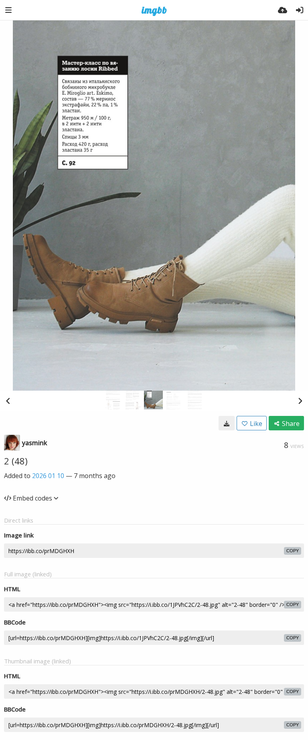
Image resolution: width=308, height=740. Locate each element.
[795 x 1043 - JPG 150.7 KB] (227, 423)
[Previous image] (8, 401)
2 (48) (16, 461)
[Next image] (300, 401)
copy (292, 550)
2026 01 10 (48, 475)
